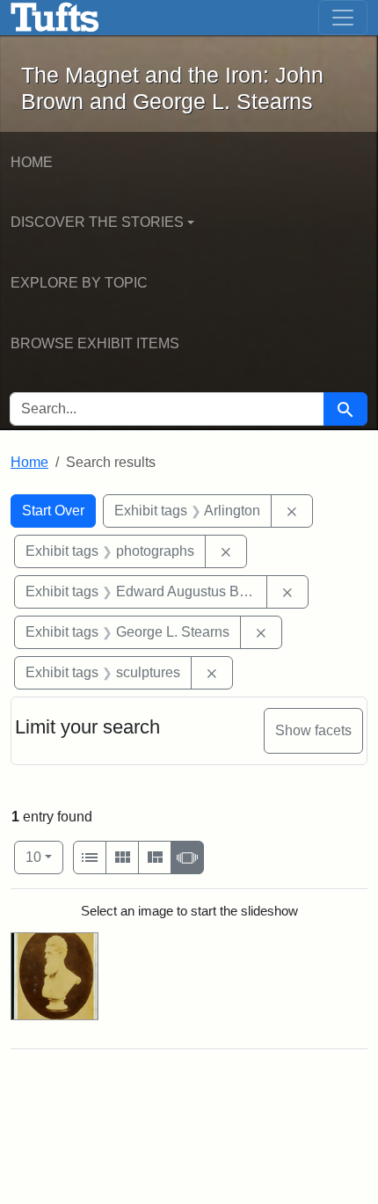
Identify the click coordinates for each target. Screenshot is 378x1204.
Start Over (53, 510)
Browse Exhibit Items (95, 343)
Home (32, 162)
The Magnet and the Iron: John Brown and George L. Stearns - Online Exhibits (55, 17)
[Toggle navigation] (342, 17)
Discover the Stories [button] (97, 222)
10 (44, 857)
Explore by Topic (79, 282)
